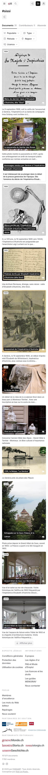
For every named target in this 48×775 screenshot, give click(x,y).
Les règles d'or (32, 660)
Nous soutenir (9, 714)
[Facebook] (3, 764)
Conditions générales (12, 656)
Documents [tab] (9, 25)
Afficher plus (26, 643)
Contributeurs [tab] (27, 25)
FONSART (17, 769)
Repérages (7, 709)
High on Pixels (22, 772)
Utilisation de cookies (12, 667)
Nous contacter (32, 685)
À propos (29, 656)
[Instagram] (7, 764)
